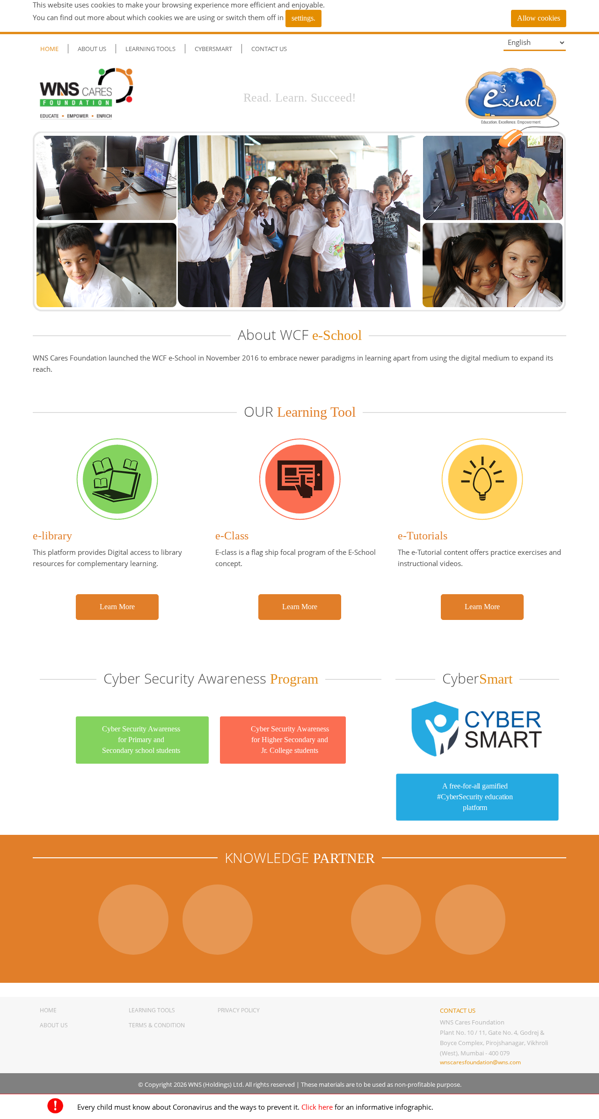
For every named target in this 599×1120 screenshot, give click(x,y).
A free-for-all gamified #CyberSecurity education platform (475, 796)
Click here (317, 1107)
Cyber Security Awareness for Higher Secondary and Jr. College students (290, 739)
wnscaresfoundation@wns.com (480, 1062)
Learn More (117, 607)
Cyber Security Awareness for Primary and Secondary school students (141, 739)
